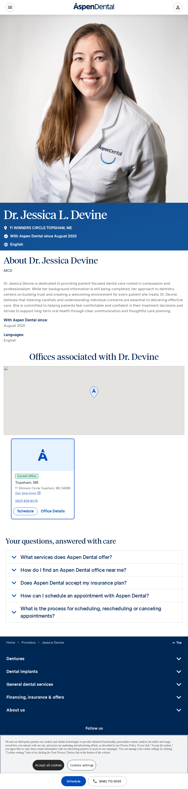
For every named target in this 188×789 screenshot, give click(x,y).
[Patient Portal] (177, 7)
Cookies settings (82, 765)
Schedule (73, 781)
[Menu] (10, 7)
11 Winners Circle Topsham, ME (41, 228)
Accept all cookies (48, 765)
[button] (94, 392)
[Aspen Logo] (94, 7)
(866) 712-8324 (110, 781)
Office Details (53, 511)
